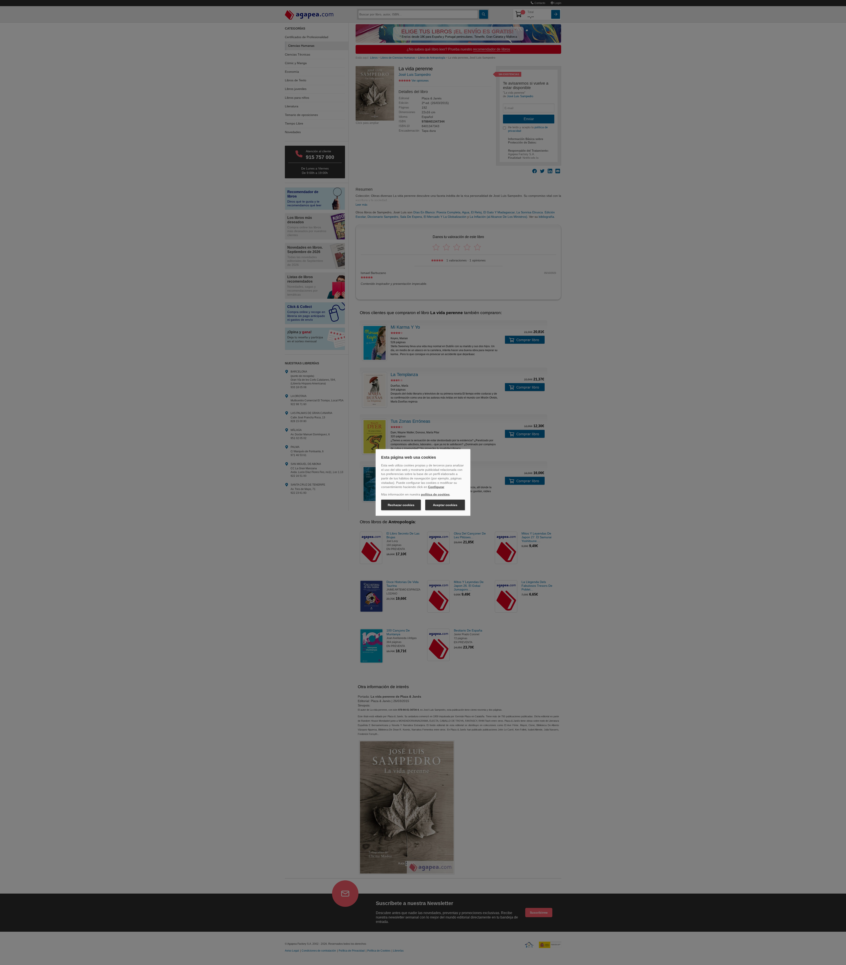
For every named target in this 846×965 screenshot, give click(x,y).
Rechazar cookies (401, 505)
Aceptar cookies (445, 505)
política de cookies (435, 494)
